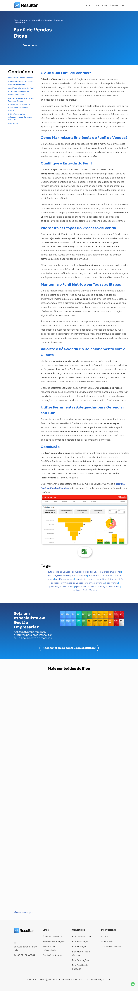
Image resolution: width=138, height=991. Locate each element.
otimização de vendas (72, 583)
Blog (104, 5)
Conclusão (13, 123)
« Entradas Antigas (23, 912)
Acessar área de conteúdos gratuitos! (69, 648)
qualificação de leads (85, 586)
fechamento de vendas (100, 575)
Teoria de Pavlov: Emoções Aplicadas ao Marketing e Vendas (47, 784)
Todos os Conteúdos (69, 891)
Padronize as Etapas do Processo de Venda (18, 93)
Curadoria (25, 20)
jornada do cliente (84, 579)
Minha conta (118, 5)
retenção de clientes (109, 586)
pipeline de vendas (95, 583)
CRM (96, 572)
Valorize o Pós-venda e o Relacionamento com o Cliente (19, 107)
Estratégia (40, 891)
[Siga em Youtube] (32, 937)
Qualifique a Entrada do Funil (21, 88)
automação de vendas (59, 572)
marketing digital (104, 579)
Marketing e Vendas (42, 20)
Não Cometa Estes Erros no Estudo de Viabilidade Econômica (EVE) (50, 886)
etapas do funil (79, 575)
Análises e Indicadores (29, 756)
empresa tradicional (110, 572)
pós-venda (112, 583)
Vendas (93, 590)
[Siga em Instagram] (21, 937)
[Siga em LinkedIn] (27, 937)
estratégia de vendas (59, 575)
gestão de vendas (64, 579)
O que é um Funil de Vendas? (20, 78)
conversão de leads (82, 572)
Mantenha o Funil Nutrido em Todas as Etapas (21, 99)
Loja (96, 5)
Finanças (52, 891)
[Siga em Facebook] (16, 937)
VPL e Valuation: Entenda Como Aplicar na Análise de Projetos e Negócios (53, 751)
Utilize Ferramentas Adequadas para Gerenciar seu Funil (20, 117)
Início (88, 5)
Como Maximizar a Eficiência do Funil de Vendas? (20, 82)
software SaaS (80, 590)
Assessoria (22, 789)
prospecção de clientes (61, 586)
